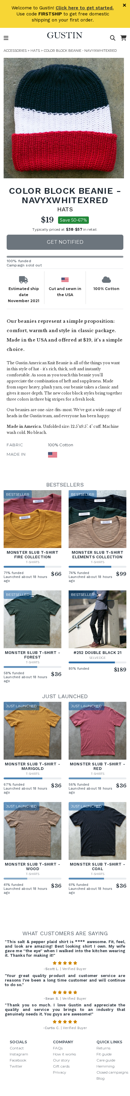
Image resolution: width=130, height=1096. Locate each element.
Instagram (19, 1054)
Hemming (105, 1066)
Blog (100, 1078)
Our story (61, 1060)
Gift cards (61, 1066)
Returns (103, 1048)
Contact (17, 1048)
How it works (64, 1054)
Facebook (18, 1060)
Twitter (16, 1066)
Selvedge (97, 658)
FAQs (58, 1048)
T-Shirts (32, 562)
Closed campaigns (112, 1072)
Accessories (15, 50)
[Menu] (6, 38)
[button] (64, 118)
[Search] (112, 38)
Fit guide (104, 1054)
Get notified (65, 242)
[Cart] (123, 38)
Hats (35, 50)
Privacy (59, 1072)
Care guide (105, 1060)
